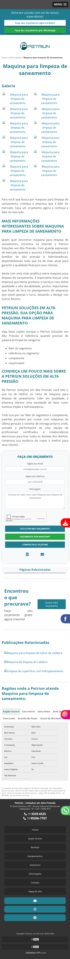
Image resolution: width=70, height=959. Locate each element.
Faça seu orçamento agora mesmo (35, 22)
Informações (35, 873)
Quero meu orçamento (51, 604)
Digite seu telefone (35, 476)
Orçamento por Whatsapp (35, 536)
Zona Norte (28, 711)
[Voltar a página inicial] (35, 44)
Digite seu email (35, 463)
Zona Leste (9, 718)
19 (36, 814)
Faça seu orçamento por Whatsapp (35, 30)
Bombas (35, 847)
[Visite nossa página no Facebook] (35, 917)
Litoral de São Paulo (51, 718)
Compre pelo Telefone (35, 544)
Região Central (11, 711)
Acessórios (35, 864)
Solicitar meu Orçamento (35, 528)
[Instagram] (35, 909)
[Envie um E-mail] (35, 900)
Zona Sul (57, 711)
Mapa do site (35, 891)
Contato (35, 882)
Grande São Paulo (27, 718)
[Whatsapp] (27, 554)
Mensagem (35, 489)
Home (35, 829)
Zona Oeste (44, 711)
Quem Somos (35, 838)
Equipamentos (35, 856)
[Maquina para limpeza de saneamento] (17, 98)
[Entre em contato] (42, 554)
